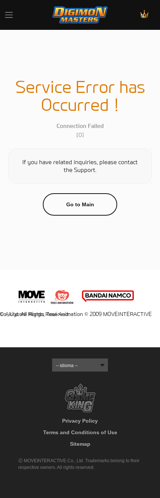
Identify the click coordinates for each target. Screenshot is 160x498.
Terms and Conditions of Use (80, 432)
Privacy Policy (80, 421)
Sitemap (80, 444)
